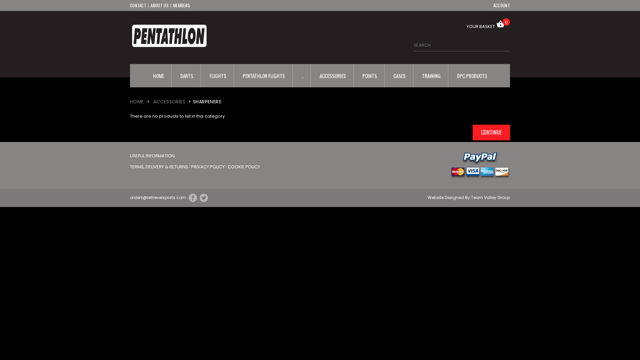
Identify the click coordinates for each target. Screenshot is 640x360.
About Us (159, 5)
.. (302, 75)
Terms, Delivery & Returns (159, 167)
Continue (491, 132)
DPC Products (472, 75)
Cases (399, 75)
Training (431, 75)
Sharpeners (207, 101)
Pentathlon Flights (264, 75)
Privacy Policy (208, 167)
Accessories (333, 75)
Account (501, 5)
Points (369, 75)
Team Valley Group (490, 197)
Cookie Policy (244, 167)
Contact (138, 5)
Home (158, 75)
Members (181, 5)
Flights (218, 75)
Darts (186, 75)
